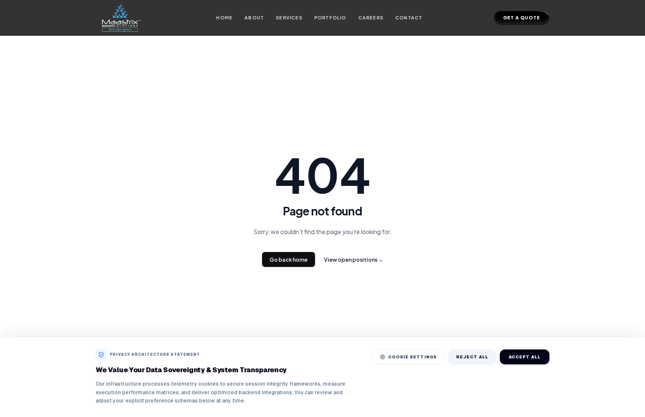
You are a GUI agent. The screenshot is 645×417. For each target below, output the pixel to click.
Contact (408, 18)
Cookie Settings (412, 357)
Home (224, 18)
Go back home (288, 259)
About (254, 18)
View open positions (353, 259)
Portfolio (330, 18)
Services (289, 18)
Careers (370, 18)
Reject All (472, 357)
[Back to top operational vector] (627, 405)
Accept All (524, 357)
